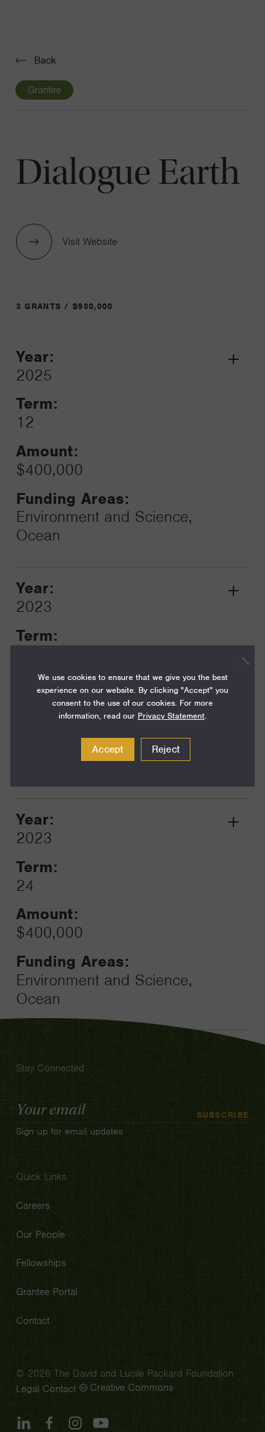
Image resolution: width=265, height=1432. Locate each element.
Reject (166, 749)
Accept (107, 749)
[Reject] (238, 660)
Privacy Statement (171, 715)
